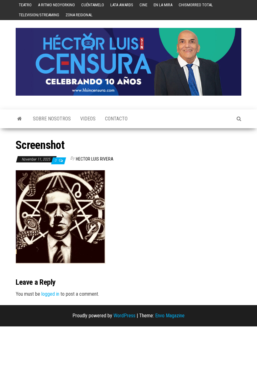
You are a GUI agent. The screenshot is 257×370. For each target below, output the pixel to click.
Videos (88, 119)
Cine (143, 5)
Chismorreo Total (196, 5)
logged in (50, 294)
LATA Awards (121, 5)
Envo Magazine (170, 316)
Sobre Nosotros (52, 119)
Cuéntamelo (92, 5)
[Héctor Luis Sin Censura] (19, 118)
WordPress (124, 316)
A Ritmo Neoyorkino (56, 5)
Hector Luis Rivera (94, 158)
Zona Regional (79, 15)
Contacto (116, 119)
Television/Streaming (39, 15)
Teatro (25, 5)
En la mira (163, 5)
